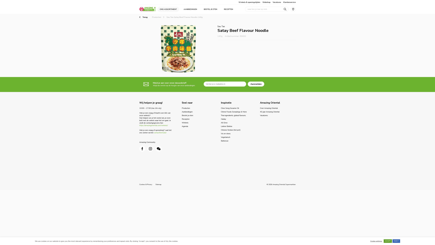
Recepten (228, 9)
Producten (156, 17)
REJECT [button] (396, 241)
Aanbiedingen (190, 9)
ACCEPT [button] (388, 241)
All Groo (224, 122)
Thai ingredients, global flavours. (233, 115)
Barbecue (224, 141)
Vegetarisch (225, 137)
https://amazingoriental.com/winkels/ (153, 125)
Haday (223, 119)
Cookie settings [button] (376, 241)
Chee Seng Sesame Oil (230, 108)
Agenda (185, 126)
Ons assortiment (168, 9)
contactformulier (160, 132)
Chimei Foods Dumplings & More (234, 112)
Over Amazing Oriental (269, 108)
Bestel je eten (210, 9)
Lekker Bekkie (226, 126)
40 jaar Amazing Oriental (269, 112)
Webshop (266, 2)
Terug (145, 17)
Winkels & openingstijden (249, 2)
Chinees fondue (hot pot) (230, 130)
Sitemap (158, 184)
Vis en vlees (226, 133)
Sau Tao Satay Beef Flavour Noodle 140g (185, 17)
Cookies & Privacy (145, 184)
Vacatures (277, 2)
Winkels (185, 122)
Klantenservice (289, 2)
